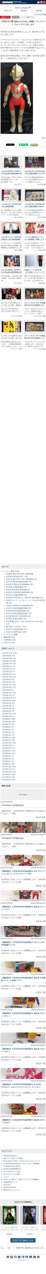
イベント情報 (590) (11, 571)
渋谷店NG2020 (9, 1187)
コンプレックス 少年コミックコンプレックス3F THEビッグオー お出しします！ (11, 305)
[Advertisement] (23, 460)
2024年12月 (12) (9, 658)
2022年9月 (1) (8, 679)
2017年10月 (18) (9, 772)
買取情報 (39, 10)
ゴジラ (6, 1177)
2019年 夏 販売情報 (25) (16, 619)
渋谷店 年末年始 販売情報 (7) (18, 590)
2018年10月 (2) (8, 748)
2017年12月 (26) (9, 766)
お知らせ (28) (9, 642)
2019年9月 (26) (8, 719)
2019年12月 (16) (9, 714)
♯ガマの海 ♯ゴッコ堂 (11, 1171)
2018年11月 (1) (8, 745)
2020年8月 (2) (8, 703)
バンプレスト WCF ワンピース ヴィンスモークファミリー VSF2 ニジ (29, 1228)
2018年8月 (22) (8, 753)
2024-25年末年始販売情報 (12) (19, 582)
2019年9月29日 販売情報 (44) (18, 616)
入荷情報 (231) (9, 640)
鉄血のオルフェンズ (11, 1190)
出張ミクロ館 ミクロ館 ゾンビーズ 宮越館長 (21, 1179)
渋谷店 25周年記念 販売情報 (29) (19, 592)
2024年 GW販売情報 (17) (16, 587)
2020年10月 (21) (9, 698)
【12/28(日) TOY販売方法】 (12, 805)
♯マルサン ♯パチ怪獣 (11, 1174)
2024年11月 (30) (9, 661)
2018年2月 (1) (8, 761)
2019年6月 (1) (8, 727)
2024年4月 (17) (8, 666)
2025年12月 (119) (9, 653)
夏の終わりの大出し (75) (16, 627)
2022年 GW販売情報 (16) (16, 595)
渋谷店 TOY (8, 10)
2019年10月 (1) (8, 716)
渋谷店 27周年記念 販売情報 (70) (19, 584)
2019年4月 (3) (8, 732)
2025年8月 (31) (8, 656)
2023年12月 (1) (8, 669)
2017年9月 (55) (8, 774)
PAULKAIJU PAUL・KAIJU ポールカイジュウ (21, 1161)
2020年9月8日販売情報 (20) (17, 611)
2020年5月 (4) (8, 708)
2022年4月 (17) (8, 682)
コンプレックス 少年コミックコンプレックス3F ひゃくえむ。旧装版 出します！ (11, 338)
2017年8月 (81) (8, 777)
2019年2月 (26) (8, 737)
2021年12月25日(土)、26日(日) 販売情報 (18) (24, 597)
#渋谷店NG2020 (10, 1156)
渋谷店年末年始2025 (38, 835)
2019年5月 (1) (8, 729)
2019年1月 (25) (8, 740)
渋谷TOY (6, 1185)
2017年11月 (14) (8, 769)
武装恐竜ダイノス (10, 1182)
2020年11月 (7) (8, 695)
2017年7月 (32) (8, 780)
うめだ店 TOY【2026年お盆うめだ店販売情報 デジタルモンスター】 (34, 173)
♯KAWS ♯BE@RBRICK (12, 1169)
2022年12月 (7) (8, 671)
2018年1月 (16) (8, 764)
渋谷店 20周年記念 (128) (16, 632)
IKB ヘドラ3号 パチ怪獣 (13, 1158)
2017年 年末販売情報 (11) (16, 629)
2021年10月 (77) (9, 687)
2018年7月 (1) (8, 756)
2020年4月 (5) (8, 711)
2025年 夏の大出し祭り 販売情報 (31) (21, 579)
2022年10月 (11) (9, 677)
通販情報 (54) (9, 637)
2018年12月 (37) (9, 743)
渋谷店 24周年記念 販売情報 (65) (19, 605)
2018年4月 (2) (8, 759)
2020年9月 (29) (9, 700)
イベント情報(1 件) (26, 17)
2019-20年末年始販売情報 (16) (18, 613)
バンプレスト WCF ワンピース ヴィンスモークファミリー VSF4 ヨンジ (9, 1228)
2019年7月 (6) (8, 724)
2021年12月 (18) (9, 685)
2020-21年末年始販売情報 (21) (18, 608)
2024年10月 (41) (9, 663)
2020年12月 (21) (9, 693)
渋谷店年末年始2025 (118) (17, 576)
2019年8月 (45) (8, 722)
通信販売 (24, 10)
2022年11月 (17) (9, 674)
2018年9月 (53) (8, 751)
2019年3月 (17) (8, 735)
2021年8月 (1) (8, 690)
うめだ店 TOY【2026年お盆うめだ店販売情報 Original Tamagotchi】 (34, 206)
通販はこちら (23, 1240)
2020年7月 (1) (8, 706)
